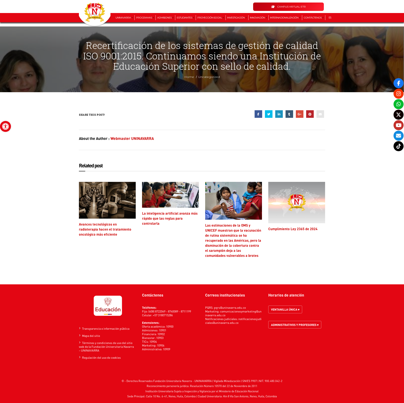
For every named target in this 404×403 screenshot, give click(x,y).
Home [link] (189, 77)
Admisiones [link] (164, 17)
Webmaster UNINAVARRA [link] (132, 138)
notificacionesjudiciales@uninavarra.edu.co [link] (233, 320)
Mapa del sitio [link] (91, 335)
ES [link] (330, 17)
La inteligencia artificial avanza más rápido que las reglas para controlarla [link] (170, 218)
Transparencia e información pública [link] (105, 328)
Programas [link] (144, 17)
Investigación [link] (236, 17)
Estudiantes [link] (185, 17)
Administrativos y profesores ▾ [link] (295, 325)
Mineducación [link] (232, 381)
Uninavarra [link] (123, 17)
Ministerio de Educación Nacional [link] (239, 391)
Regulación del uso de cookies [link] (101, 357)
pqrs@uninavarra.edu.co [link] (230, 307)
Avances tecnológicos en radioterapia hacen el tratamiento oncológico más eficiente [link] (105, 229)
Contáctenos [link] (313, 17)
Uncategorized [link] (209, 77)
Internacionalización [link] (284, 17)
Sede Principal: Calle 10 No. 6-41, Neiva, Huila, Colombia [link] (161, 396)
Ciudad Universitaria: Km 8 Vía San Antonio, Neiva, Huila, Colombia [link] (237, 396)
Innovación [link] (257, 17)
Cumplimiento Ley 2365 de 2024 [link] (293, 229)
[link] (5, 126)
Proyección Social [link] (209, 17)
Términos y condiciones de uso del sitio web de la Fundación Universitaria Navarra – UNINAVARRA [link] (106, 346)
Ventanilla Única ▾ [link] (285, 309)
